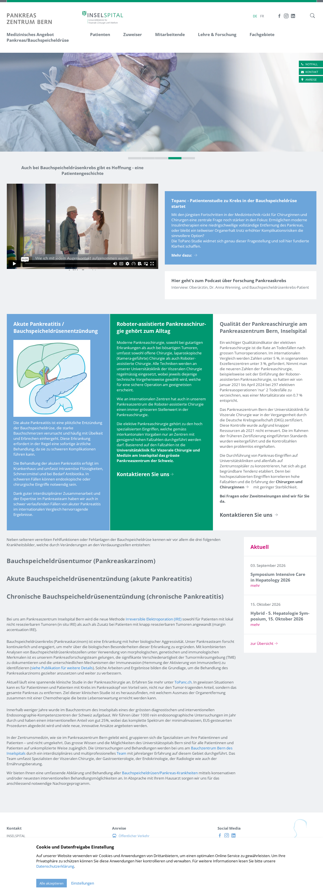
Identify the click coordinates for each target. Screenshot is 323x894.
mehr (255, 585)
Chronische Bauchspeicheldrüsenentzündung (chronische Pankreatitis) (115, 596)
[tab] (134, 158)
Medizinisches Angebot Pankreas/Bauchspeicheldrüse (38, 37)
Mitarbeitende (170, 34)
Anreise (311, 80)
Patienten (100, 34)
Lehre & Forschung (217, 34)
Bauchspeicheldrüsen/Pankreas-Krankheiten (160, 772)
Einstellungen (82, 883)
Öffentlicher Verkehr (134, 836)
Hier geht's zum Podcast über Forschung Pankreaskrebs (228, 280)
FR (262, 16)
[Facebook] (279, 16)
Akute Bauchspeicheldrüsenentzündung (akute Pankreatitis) (99, 578)
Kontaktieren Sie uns (143, 474)
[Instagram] (286, 16)
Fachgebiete (262, 34)
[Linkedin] (293, 16)
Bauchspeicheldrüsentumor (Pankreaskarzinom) (81, 561)
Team (121, 753)
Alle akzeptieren (52, 883)
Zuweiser (132, 34)
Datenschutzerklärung (55, 866)
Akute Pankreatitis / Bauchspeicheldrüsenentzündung (55, 327)
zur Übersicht (261, 643)
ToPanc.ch (183, 682)
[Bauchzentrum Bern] (102, 17)
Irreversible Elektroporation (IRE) (153, 619)
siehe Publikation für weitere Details (62, 667)
